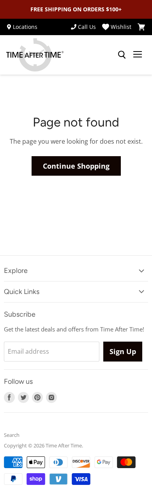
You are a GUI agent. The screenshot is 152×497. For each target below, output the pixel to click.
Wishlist (121, 26)
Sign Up (123, 351)
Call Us (87, 27)
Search (11, 434)
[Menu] (137, 55)
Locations (25, 27)
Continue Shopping (76, 166)
